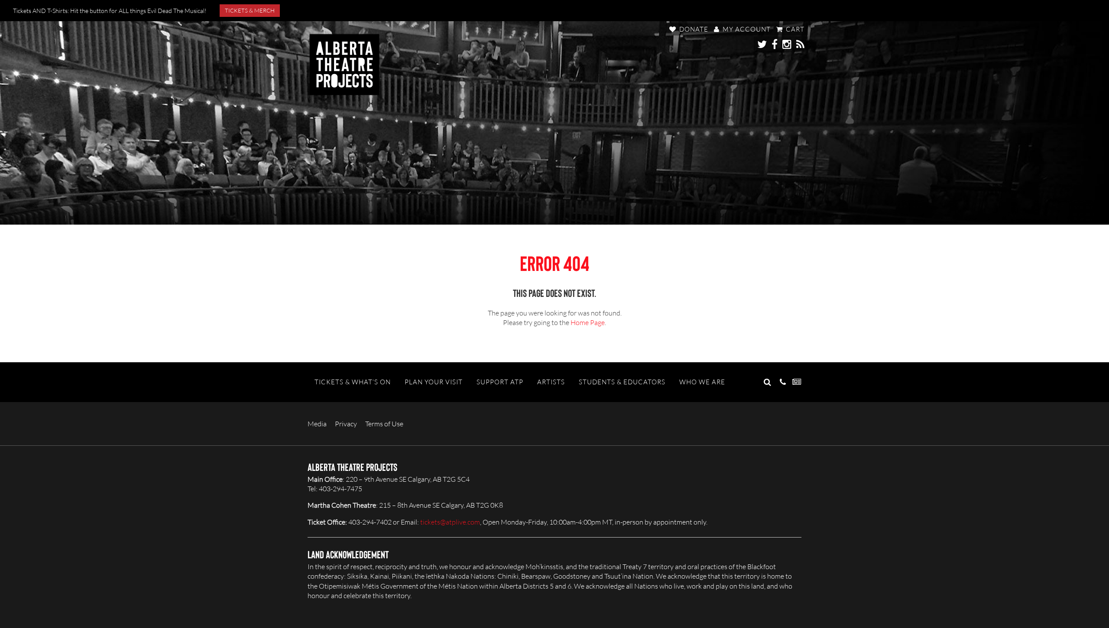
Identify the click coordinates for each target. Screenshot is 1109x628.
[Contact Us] (783, 382)
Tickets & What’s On (353, 382)
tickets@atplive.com (450, 522)
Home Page (588, 322)
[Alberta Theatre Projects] (344, 64)
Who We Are (702, 382)
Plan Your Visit (434, 382)
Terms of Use (384, 423)
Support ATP (500, 382)
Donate (693, 29)
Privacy (346, 423)
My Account (746, 29)
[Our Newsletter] (796, 382)
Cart (794, 29)
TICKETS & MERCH (250, 10)
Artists (551, 382)
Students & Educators (622, 382)
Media (317, 423)
